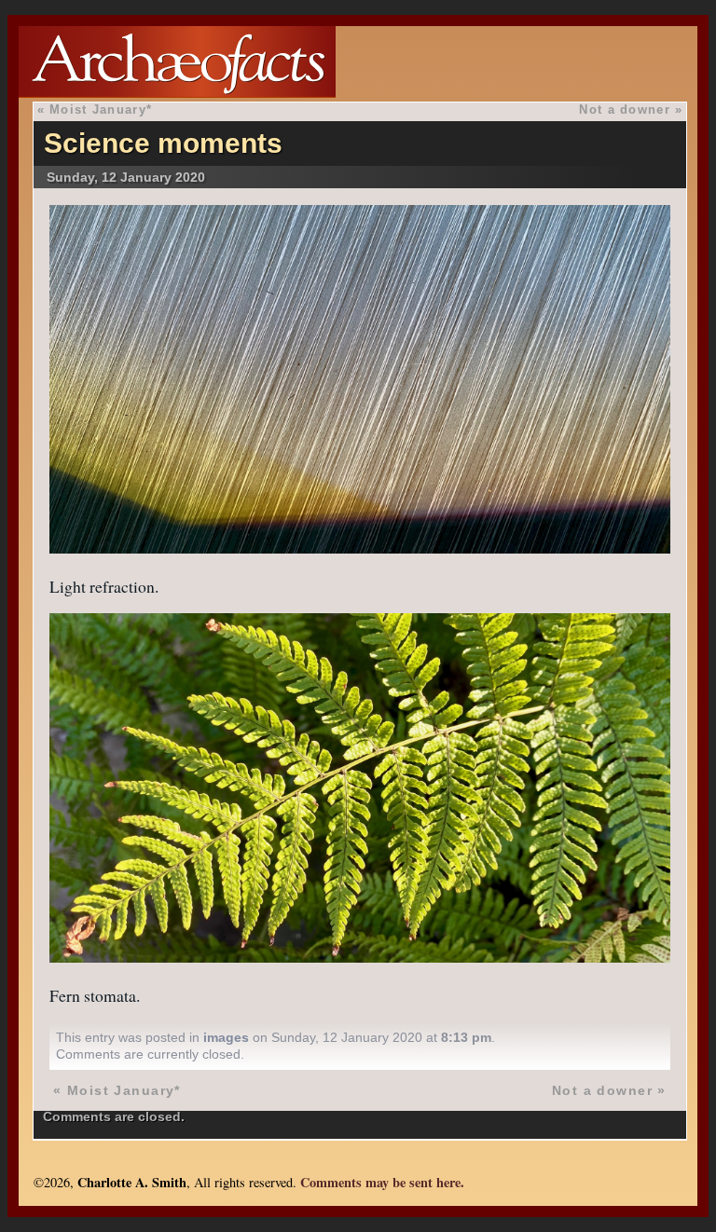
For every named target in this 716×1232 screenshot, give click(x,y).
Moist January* (100, 109)
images (226, 1037)
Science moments (163, 143)
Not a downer (624, 109)
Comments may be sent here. (382, 1182)
